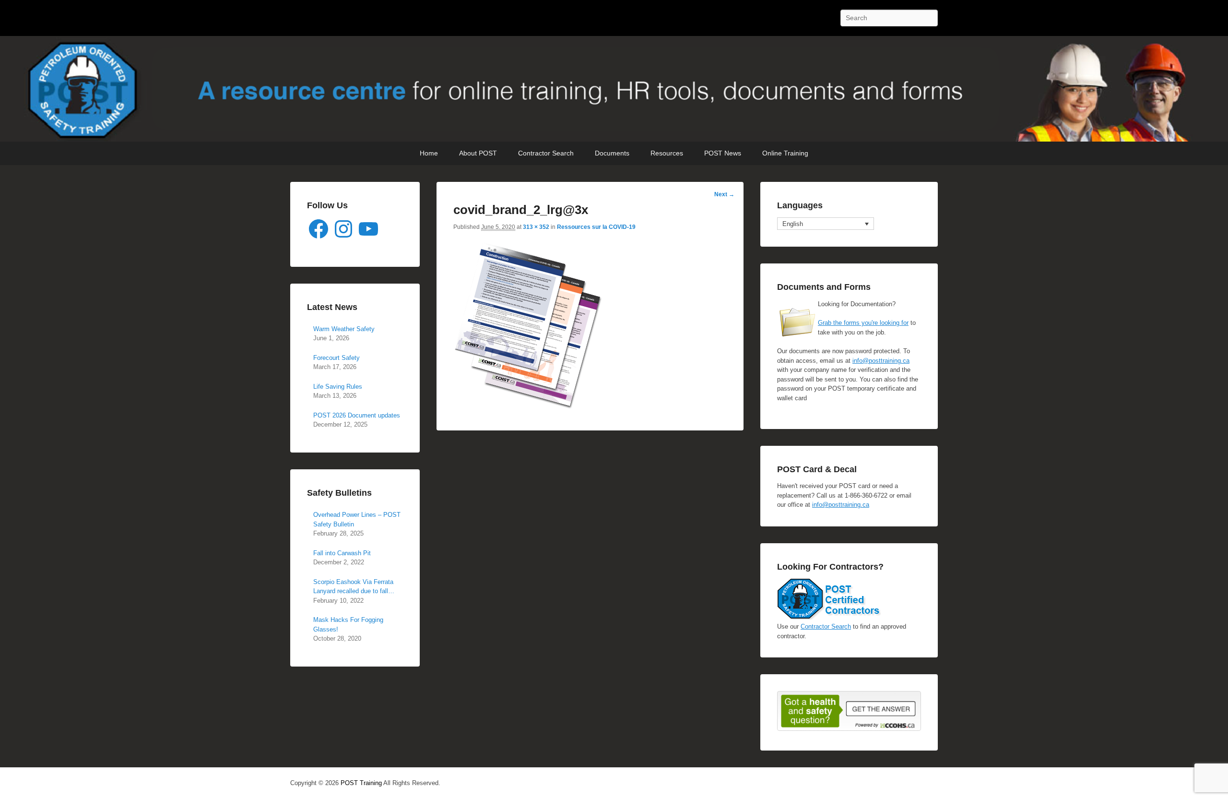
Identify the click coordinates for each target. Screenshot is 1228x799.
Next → (724, 194)
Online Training (785, 153)
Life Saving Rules (337, 386)
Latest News (332, 307)
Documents (612, 153)
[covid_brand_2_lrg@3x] (528, 407)
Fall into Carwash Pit (342, 553)
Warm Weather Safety (344, 329)
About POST (478, 153)
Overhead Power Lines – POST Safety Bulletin (357, 519)
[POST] (614, 89)
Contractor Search (546, 153)
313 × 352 (536, 227)
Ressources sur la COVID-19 (596, 227)
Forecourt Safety (336, 357)
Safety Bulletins (339, 493)
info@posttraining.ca (880, 360)
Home (429, 153)
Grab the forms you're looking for (863, 322)
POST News (722, 153)
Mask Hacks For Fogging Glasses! (348, 624)
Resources (666, 153)
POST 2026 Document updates (356, 415)
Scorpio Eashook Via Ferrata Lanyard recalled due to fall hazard (353, 587)
